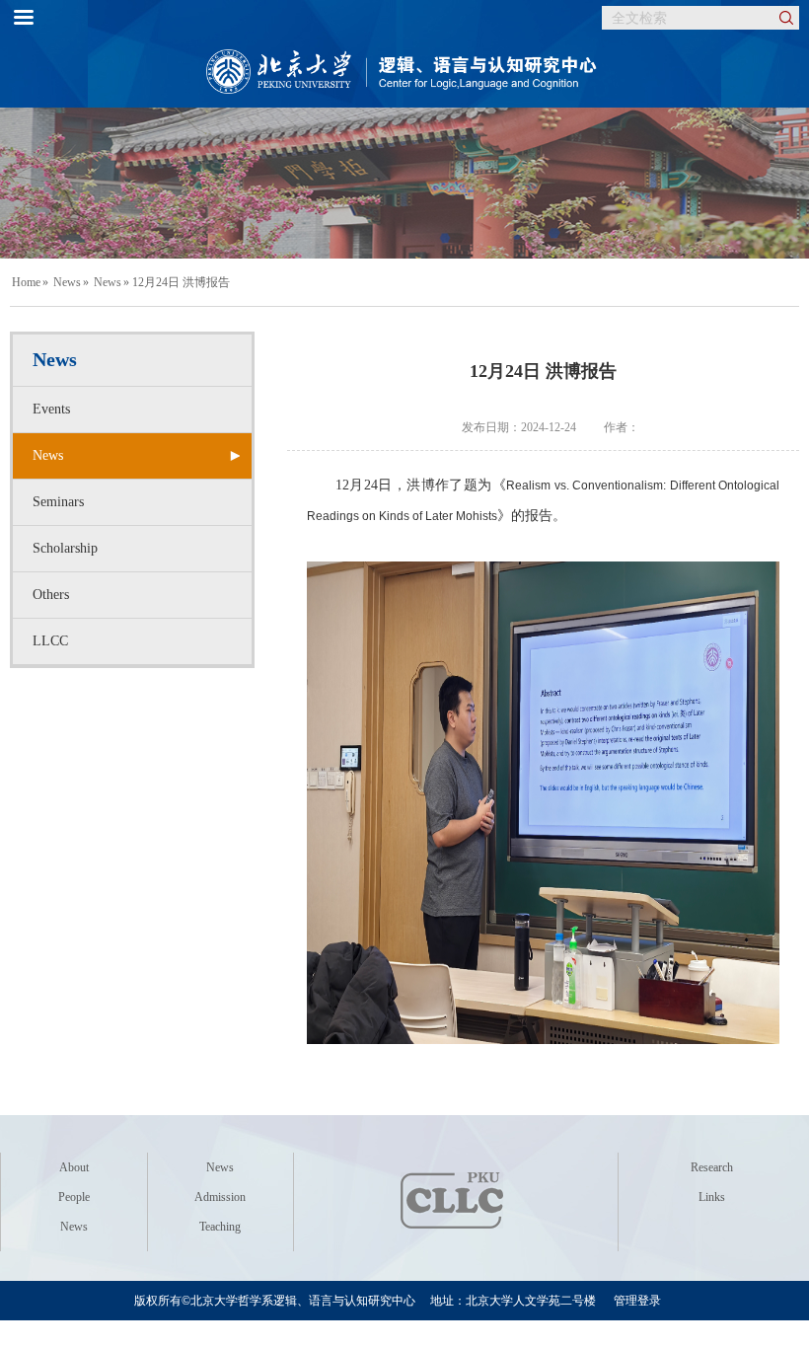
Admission (220, 1197)
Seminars (58, 501)
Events (51, 409)
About (74, 1167)
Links (712, 1197)
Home (26, 282)
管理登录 (637, 1301)
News (67, 282)
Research (712, 1167)
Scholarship (65, 548)
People (74, 1197)
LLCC (50, 641)
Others (51, 594)
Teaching (220, 1227)
